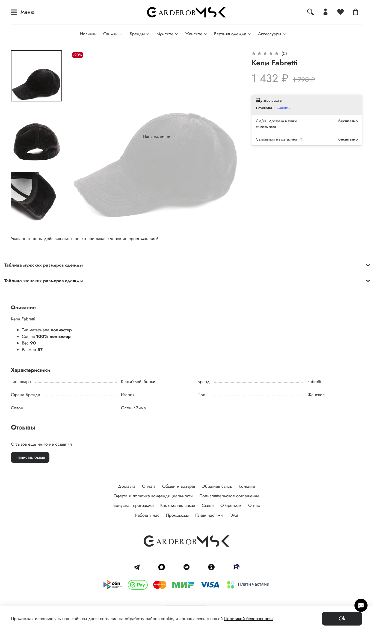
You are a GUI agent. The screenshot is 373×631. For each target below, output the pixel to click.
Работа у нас (147, 515)
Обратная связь (217, 486)
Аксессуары (269, 34)
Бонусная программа (133, 505)
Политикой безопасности (248, 618)
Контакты (247, 486)
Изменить (282, 107)
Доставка (126, 486)
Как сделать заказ (177, 505)
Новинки (88, 34)
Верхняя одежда (230, 34)
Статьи (208, 505)
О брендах (231, 505)
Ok (342, 619)
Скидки (110, 34)
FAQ (233, 515)
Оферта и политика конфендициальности (153, 496)
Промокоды (177, 515)
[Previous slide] (81, 136)
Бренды (137, 34)
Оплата (149, 486)
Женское (193, 34)
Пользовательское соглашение (229, 496)
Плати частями (209, 515)
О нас (254, 505)
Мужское (164, 34)
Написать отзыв (30, 457)
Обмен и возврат (178, 486)
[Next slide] (36, 215)
